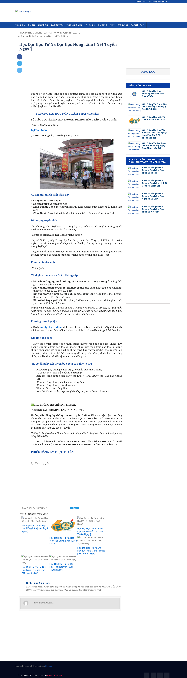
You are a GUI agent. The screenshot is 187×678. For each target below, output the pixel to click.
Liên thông (43, 25)
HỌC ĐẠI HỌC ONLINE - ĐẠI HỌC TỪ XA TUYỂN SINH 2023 (49, 33)
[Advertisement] (122, 12)
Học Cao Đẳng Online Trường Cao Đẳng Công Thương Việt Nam (153, 209)
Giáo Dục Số (122, 25)
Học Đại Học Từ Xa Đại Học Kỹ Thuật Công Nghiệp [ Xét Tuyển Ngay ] (91, 551)
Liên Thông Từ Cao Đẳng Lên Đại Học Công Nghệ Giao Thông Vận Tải (154, 145)
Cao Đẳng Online (74, 25)
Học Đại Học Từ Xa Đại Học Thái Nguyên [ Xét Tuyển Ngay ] (61, 567)
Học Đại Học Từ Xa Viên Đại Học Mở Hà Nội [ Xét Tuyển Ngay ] (90, 531)
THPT (112, 25)
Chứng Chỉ (102, 25)
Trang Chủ (20, 25)
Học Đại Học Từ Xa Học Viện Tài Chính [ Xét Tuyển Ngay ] (63, 541)
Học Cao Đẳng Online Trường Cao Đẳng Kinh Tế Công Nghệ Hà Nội (154, 183)
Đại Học (31, 25)
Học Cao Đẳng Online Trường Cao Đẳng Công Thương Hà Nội (153, 170)
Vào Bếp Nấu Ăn (138, 25)
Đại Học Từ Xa (57, 25)
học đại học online (51, 327)
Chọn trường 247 (54, 675)
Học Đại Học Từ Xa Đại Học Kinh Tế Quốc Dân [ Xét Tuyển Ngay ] (33, 570)
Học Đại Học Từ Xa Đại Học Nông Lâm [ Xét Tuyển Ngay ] (43, 36)
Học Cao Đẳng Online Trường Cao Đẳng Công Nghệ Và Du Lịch (153, 196)
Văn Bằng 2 (90, 25)
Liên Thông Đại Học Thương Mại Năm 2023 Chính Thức (153, 93)
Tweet (75, 508)
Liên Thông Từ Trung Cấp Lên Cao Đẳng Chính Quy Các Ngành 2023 (154, 106)
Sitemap (48, 666)
